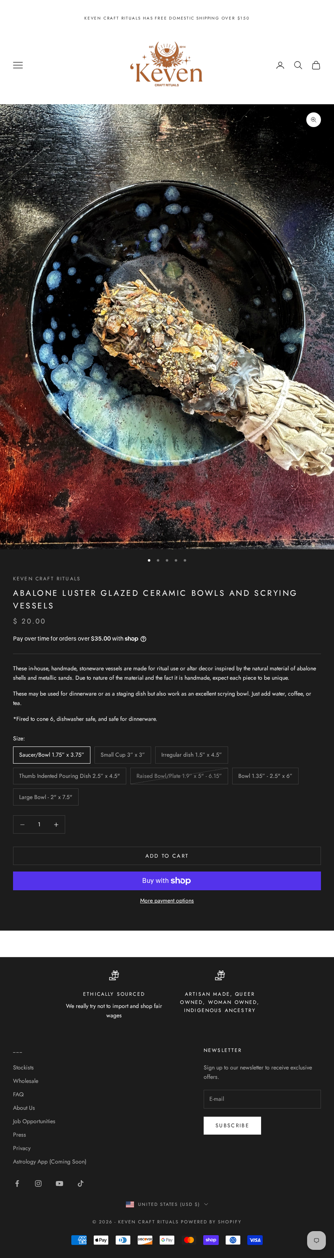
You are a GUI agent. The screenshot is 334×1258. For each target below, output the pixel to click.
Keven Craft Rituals (47, 578)
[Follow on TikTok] (81, 1183)
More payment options (167, 900)
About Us (24, 1108)
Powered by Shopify (211, 1221)
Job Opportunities (34, 1121)
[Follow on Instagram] (38, 1183)
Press (19, 1135)
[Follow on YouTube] (59, 1183)
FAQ (18, 1094)
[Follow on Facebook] (17, 1183)
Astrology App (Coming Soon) (49, 1161)
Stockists (23, 1067)
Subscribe (232, 1125)
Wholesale (25, 1081)
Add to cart (167, 856)
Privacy (22, 1148)
